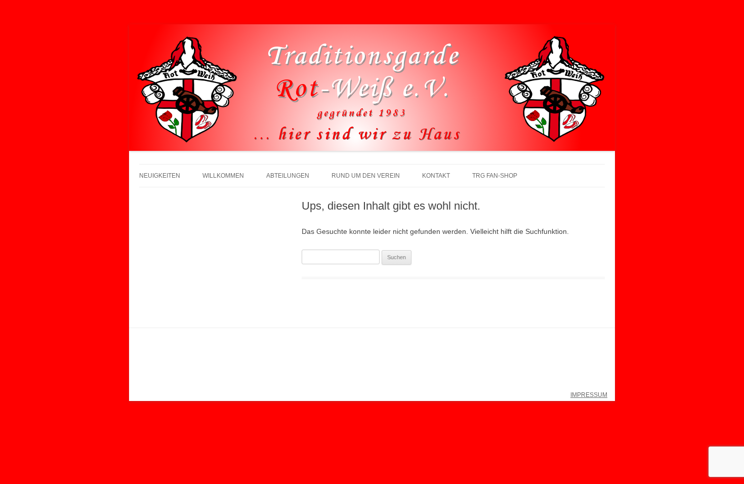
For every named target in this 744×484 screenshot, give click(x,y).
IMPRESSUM (588, 394)
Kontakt (436, 175)
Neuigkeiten (159, 175)
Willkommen (223, 175)
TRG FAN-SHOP (494, 175)
